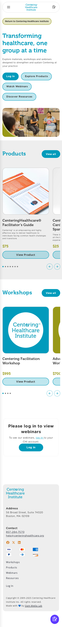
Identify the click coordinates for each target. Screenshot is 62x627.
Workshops (13, 562)
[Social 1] (8, 542)
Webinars (12, 572)
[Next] (57, 267)
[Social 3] (19, 542)
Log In (10, 76)
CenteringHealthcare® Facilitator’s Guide (21, 222)
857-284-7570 (15, 532)
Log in (31, 447)
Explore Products (36, 76)
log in (40, 437)
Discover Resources (19, 96)
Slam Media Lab (33, 605)
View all (51, 154)
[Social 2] (13, 542)
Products (11, 567)
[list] (31, 213)
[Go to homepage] (15, 493)
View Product (25, 255)
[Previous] (50, 267)
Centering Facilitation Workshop (21, 360)
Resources (12, 578)
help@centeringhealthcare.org (25, 535)
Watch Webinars (17, 86)
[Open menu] (9, 7)
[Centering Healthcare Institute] (31, 7)
